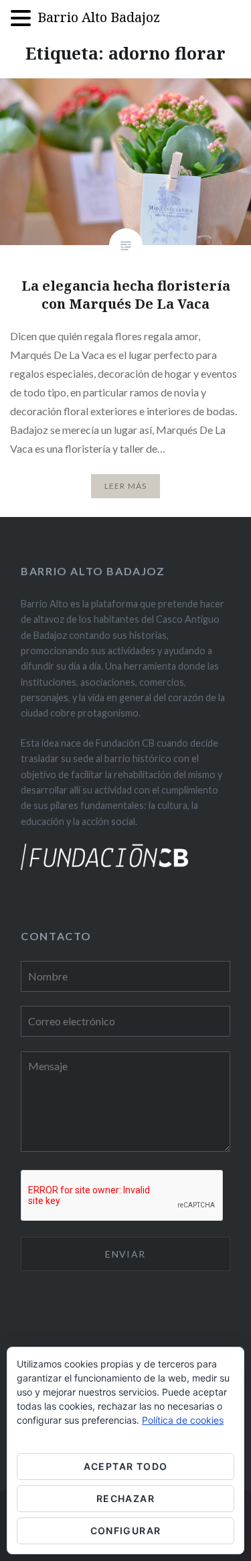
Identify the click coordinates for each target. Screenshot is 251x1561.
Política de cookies (183, 1420)
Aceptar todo (126, 1466)
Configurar (125, 1530)
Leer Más (125, 486)
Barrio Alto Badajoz (98, 17)
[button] (24, 19)
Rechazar (125, 1498)
